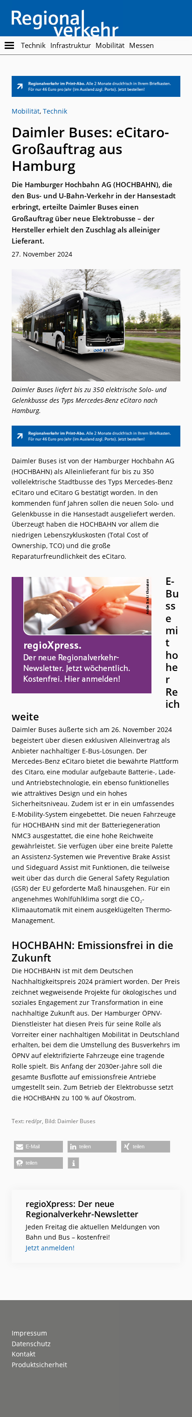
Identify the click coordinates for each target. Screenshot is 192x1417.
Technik (55, 111)
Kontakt (23, 1353)
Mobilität (26, 111)
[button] (38, 1147)
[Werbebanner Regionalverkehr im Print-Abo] (96, 80)
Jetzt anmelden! (50, 1247)
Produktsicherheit (39, 1364)
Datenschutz (31, 1343)
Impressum (29, 1333)
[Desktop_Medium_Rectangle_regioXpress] (81, 581)
